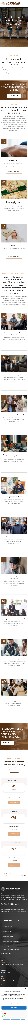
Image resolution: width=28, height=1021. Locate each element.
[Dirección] (2, 960)
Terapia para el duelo (14, 497)
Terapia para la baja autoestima (9, 939)
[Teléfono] (2, 968)
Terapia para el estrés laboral (14, 619)
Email (2, 979)
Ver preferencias (14, 1016)
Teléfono (3, 970)
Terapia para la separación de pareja (10, 949)
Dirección (3, 962)
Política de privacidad (15, 1019)
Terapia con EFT (14, 160)
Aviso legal (23, 1019)
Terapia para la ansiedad (14, 699)
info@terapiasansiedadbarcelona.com (11, 980)
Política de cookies (6, 1019)
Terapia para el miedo (14, 537)
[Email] (2, 976)
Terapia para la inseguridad (14, 659)
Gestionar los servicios (14, 1003)
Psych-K (14, 245)
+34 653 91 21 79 (5, 972)
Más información (13, 171)
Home (12, 31)
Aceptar (14, 1007)
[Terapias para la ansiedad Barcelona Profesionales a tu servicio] (11, 3)
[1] (3, 1016)
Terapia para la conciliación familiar (10, 941)
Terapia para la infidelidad (14, 415)
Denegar (14, 1011)
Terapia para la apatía (14, 375)
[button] (26, 989)
